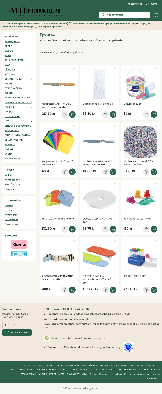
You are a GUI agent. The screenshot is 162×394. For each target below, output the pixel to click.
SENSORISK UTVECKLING (18, 125)
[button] (64, 114)
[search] (102, 15)
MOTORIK (10, 74)
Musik (8, 55)
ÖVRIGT (9, 149)
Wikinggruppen (91, 388)
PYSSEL (8, 83)
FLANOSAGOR (12, 158)
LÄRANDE (10, 69)
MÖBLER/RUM (12, 130)
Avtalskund (11, 219)
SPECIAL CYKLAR (14, 139)
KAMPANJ (10, 144)
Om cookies (11, 224)
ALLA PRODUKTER (14, 60)
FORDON (9, 111)
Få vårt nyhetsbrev (17, 332)
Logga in (10, 189)
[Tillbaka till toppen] (155, 389)
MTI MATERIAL (12, 41)
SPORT (8, 46)
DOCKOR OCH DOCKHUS (18, 102)
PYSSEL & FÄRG (13, 88)
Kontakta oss (135, 3)
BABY (7, 64)
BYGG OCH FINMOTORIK (18, 97)
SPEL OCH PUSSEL (14, 79)
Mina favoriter (13, 184)
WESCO (9, 50)
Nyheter (9, 210)
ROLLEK (9, 93)
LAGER (8, 153)
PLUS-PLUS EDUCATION (17, 135)
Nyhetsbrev (11, 214)
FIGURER (9, 107)
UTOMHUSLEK (12, 116)
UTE (7, 121)
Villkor (8, 175)
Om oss (9, 205)
